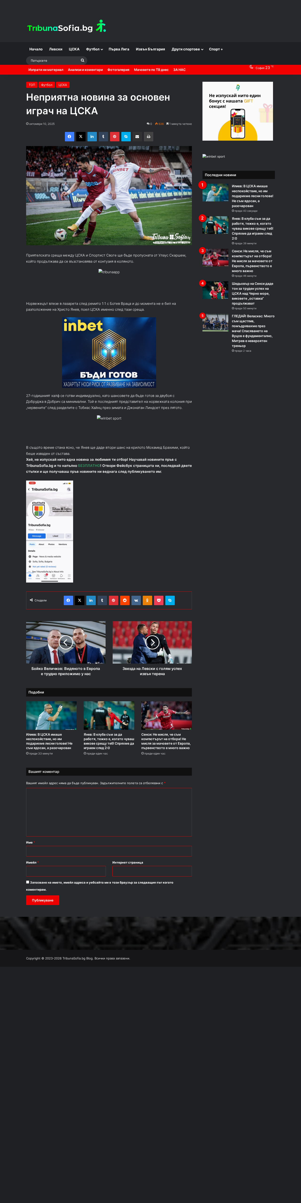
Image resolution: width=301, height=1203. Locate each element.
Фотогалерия (118, 70)
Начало (36, 49)
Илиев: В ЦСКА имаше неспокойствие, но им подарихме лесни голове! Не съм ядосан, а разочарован (252, 196)
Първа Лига (119, 49)
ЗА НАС (179, 70)
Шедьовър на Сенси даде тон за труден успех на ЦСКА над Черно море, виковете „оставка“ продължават (252, 293)
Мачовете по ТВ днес (151, 70)
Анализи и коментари (85, 70)
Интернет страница (127, 862)
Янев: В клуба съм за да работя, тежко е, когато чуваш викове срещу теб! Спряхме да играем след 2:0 (252, 228)
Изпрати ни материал (45, 70)
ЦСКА (74, 49)
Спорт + (216, 49)
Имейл (32, 862)
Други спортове (186, 49)
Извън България (150, 49)
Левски (55, 49)
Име (30, 842)
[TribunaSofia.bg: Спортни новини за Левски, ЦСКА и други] (67, 26)
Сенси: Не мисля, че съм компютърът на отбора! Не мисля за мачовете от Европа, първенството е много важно (252, 261)
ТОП (32, 85)
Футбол (92, 49)
